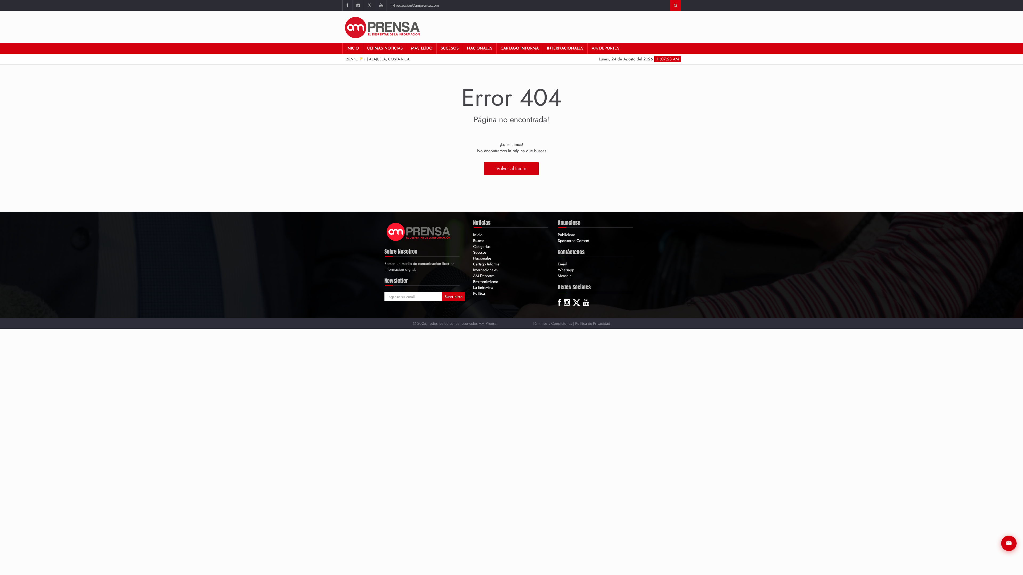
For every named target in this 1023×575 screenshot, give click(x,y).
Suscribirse (453, 296)
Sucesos (450, 48)
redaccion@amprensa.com (417, 5)
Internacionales (565, 48)
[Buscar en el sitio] (675, 5)
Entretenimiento (485, 281)
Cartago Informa (520, 48)
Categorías (481, 246)
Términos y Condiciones (552, 323)
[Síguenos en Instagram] (358, 5)
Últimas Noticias (385, 48)
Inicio (353, 48)
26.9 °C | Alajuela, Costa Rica (378, 59)
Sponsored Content (573, 240)
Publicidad (566, 234)
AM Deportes (605, 48)
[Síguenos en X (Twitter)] (369, 5)
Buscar (478, 240)
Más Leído (421, 48)
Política (479, 293)
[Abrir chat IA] (1009, 543)
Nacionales (479, 48)
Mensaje (564, 275)
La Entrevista (483, 287)
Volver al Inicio (511, 168)
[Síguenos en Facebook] (347, 5)
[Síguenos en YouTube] (381, 5)
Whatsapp (566, 270)
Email (562, 264)
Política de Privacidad (592, 323)
